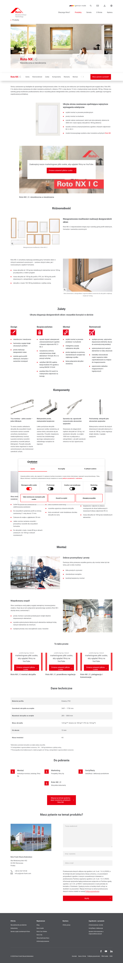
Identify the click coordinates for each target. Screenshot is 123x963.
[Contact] (98, 6)
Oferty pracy (66, 925)
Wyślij (86, 898)
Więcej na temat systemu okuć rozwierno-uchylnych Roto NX (60, 800)
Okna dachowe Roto (43, 938)
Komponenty (56, 77)
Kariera (109, 12)
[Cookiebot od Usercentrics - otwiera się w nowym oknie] (28, 462)
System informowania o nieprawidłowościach (96, 933)
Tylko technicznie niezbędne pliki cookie (34, 498)
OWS (111, 956)
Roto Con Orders (42, 931)
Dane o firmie (82, 956)
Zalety (47, 77)
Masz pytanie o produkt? (100, 77)
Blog (38, 925)
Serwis (88, 12)
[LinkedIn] (111, 951)
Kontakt (74, 956)
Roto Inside (40, 928)
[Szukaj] (91, 6)
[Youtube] (106, 951)
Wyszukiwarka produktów (19, 925)
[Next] (83, 76)
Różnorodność (37, 77)
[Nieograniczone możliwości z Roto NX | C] (12, 244)
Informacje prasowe (43, 941)
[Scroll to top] (119, 959)
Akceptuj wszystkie (89, 498)
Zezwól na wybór (61, 498)
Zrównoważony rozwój (96, 925)
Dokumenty (14, 928)
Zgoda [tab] (33, 468)
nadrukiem (79, 478)
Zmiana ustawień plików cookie (61, 170)
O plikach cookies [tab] (90, 468)
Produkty (78, 12)
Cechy (27, 77)
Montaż (75, 77)
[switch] (50, 488)
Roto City (39, 935)
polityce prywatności (69, 478)
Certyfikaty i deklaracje (96, 928)
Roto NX (108, 133)
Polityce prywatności (92, 891)
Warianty (67, 77)
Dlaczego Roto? (64, 12)
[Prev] (81, 76)
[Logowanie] (105, 6)
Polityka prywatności (93, 956)
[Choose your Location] (111, 6)
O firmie (99, 12)
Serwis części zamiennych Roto (20, 931)
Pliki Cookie (104, 956)
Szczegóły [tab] (61, 468)
